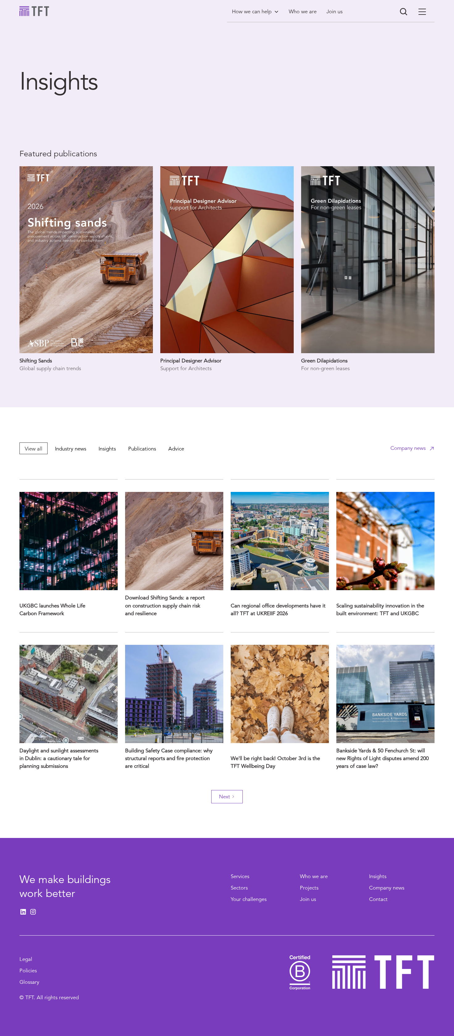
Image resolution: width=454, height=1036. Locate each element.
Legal (25, 959)
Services (240, 876)
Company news (386, 888)
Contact (378, 899)
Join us (308, 899)
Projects (309, 888)
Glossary (29, 982)
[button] (255, 11)
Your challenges (249, 899)
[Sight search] (403, 11)
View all (33, 449)
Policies (28, 970)
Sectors (239, 888)
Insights (377, 876)
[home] (34, 11)
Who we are (314, 876)
